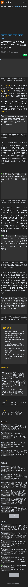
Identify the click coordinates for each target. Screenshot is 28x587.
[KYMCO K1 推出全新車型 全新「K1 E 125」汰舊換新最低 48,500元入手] (5, 453)
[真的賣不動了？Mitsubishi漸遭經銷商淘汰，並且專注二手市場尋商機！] (5, 469)
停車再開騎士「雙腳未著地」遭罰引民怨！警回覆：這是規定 (19, 509)
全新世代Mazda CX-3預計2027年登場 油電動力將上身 (14, 345)
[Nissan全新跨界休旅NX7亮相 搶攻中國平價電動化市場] (7, 383)
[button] (26, 2)
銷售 (10, 35)
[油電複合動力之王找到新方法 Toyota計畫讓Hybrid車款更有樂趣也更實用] (5, 535)
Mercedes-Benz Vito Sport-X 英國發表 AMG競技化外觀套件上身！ (15, 356)
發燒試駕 (10, 6)
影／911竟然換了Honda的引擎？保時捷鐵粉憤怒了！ (19, 477)
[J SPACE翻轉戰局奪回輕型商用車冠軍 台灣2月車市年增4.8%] (5, 501)
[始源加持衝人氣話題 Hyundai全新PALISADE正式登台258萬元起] (5, 445)
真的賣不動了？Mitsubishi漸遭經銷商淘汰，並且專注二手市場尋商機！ (19, 469)
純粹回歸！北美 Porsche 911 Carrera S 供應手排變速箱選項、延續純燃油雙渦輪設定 (15, 333)
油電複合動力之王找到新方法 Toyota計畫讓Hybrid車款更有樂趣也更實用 (19, 535)
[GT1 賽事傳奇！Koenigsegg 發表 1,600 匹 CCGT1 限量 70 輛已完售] (5, 435)
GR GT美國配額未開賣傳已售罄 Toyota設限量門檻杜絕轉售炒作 (19, 551)
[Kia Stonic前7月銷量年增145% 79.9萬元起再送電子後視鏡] (7, 391)
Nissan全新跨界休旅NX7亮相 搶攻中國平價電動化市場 (19, 383)
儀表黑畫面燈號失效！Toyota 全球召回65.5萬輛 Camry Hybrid (19, 559)
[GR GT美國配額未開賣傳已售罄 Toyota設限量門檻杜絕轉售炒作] (5, 551)
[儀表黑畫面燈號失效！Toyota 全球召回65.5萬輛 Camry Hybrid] (5, 559)
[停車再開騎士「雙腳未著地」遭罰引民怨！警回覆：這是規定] (5, 509)
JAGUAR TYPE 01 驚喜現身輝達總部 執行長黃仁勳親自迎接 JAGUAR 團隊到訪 (19, 527)
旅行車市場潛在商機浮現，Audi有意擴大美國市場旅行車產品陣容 (15, 339)
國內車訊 (3, 6)
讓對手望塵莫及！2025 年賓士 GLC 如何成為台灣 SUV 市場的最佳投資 (19, 485)
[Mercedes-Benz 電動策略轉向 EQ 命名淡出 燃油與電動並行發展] (5, 493)
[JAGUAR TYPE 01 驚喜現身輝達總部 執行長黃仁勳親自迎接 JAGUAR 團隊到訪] (5, 527)
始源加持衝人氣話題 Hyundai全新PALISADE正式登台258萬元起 (19, 445)
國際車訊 (17, 6)
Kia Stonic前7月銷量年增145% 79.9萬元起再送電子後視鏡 (19, 391)
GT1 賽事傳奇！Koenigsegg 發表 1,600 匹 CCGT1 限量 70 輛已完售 (15, 350)
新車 (3, 38)
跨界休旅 (4, 35)
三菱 (15, 35)
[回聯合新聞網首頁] (2, 2)
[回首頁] (8, 2)
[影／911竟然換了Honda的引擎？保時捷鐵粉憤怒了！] (5, 477)
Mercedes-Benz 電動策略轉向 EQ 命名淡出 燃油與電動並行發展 (19, 493)
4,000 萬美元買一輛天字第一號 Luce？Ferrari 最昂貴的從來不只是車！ (18, 567)
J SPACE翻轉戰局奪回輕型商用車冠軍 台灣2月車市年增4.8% (19, 501)
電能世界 (24, 6)
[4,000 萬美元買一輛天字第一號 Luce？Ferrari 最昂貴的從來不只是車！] (5, 568)
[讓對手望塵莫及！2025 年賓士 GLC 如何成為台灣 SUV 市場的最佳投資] (5, 485)
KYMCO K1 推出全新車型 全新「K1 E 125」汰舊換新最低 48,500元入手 (19, 453)
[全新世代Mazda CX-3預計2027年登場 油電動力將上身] (7, 375)
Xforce (20, 35)
